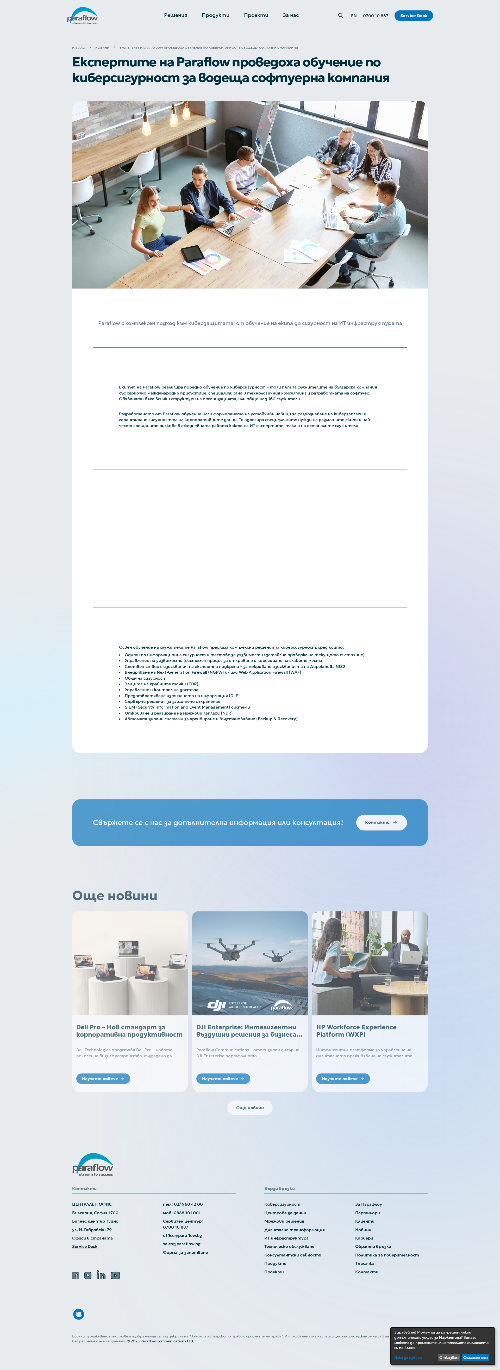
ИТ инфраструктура (286, 1238)
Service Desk (413, 15)
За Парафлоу (368, 1204)
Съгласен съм (475, 1357)
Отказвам (449, 1357)
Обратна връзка (373, 1246)
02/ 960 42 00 (188, 1204)
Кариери (364, 1238)
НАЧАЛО (78, 47)
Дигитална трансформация (294, 1229)
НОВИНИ (102, 47)
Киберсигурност (282, 1204)
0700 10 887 (375, 15)
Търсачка (364, 1263)
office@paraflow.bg (182, 1235)
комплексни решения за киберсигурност (272, 647)
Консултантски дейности (292, 1255)
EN (354, 15)
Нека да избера (408, 1357)
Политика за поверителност (387, 1255)
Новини (363, 1229)
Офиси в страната (92, 1238)
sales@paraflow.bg (182, 1243)
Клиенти (364, 1221)
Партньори (367, 1212)
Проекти (274, 1271)
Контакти (366, 1271)
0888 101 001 (187, 1212)
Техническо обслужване (289, 1246)
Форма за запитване (185, 1252)
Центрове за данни (285, 1212)
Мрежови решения (284, 1221)
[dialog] (443, 1346)
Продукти (275, 1263)
